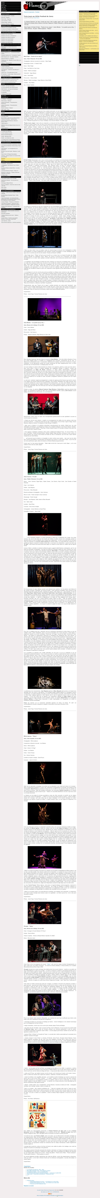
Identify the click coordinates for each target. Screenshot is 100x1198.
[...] (27, 1175)
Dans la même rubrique (84, 11)
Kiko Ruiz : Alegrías (5, 17)
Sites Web (3, 7)
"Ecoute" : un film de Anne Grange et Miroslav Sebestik (10, 193)
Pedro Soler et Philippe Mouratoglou (9, 154)
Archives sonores (5, 64)
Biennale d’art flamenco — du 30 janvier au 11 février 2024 (89, 49)
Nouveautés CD (4, 97)
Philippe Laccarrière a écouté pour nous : (10, 79)
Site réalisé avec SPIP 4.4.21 (46, 1191)
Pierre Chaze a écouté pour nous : (8, 82)
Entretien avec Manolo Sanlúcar (8, 37)
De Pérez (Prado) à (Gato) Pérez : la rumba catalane (10, 168)
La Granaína (4, 92)
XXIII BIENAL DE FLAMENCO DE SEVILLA (88, 36)
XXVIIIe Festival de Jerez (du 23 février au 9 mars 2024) (88, 44)
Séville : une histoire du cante (7, 138)
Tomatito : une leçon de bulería (7, 85)
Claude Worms (36, 17)
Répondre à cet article (29, 1185)
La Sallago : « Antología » (6, 99)
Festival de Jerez (30, 1180)
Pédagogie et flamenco (6, 25)
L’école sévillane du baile (6, 133)
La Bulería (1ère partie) (6, 94)
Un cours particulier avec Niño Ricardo (9, 87)
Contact (3, 4)
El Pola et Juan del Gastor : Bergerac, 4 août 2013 (10, 152)
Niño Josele (3, 187)
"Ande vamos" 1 (4, 123)
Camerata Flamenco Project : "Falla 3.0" (9, 170)
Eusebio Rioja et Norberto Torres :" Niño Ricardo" (9, 196)
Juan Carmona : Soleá (6, 20)
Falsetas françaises (5, 14)
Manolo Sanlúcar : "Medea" (7, 107)
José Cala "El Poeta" (5, 75)
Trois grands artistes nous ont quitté (8, 178)
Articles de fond (4, 129)
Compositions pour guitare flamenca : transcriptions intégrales (9, 50)
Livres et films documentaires (7, 190)
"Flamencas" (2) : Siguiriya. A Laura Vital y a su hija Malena (11, 61)
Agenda (3, 111)
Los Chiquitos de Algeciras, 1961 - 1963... (36, 1169)
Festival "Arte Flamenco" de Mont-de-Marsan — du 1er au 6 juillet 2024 (88, 38)
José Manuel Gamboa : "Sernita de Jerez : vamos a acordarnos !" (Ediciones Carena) (10, 204)
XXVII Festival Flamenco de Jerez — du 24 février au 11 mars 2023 (44, 1181)
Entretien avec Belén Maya (7, 42)
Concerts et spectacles (29, 12)
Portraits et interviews (5, 176)
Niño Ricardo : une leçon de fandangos (9, 89)
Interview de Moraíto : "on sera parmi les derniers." (9, 181)
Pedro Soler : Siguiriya (6, 19)
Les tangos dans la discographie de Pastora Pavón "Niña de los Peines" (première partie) (10, 140)
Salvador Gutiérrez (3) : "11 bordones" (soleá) (11, 55)
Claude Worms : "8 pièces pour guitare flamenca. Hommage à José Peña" (9, 218)
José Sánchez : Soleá (6, 220)
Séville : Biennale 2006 (6, 136)
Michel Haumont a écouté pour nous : (9, 80)
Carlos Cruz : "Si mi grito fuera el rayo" (9, 72)
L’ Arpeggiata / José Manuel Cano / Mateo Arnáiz (10, 166)
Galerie (2, 114)
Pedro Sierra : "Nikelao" (6, 100)
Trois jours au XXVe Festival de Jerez (38, 1183)
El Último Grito (4, 175)
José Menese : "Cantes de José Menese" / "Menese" (10, 70)
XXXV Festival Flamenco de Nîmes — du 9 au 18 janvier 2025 (89, 34)
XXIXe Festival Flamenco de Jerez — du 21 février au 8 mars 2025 (88, 31)
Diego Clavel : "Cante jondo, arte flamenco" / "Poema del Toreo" (40, 1174)
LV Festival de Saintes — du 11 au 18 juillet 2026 (37, 1171)
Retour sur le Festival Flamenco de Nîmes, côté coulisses (88, 46)
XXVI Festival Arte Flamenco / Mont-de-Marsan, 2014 (9, 121)
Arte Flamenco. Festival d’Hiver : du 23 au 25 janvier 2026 (88, 19)
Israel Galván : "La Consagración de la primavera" (9, 149)
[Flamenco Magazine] (61, 6)
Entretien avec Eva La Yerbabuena (8, 35)
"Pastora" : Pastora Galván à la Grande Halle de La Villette (10, 156)
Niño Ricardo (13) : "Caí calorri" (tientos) (9, 56)
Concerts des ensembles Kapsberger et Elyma (11, 144)
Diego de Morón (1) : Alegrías (7, 58)
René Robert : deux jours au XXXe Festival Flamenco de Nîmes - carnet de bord (10, 118)
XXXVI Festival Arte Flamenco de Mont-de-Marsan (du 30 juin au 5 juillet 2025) (88, 25)
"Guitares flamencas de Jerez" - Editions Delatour (9, 216)
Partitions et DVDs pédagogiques (8, 209)
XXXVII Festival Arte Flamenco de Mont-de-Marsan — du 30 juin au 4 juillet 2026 (44, 1173)
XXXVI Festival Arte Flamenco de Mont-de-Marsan (88, 28)
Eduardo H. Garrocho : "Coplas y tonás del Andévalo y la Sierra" (10, 173)
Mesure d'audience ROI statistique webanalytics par (47, 1195)
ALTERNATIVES (56, 1191)
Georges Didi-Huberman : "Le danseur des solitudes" (10, 207)
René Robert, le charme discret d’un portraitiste (9, 47)
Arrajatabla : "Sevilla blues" (7, 163)
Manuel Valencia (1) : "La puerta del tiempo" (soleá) (10, 53)
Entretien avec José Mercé (7, 34)
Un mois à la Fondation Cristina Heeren (9, 29)
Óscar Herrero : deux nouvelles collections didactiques (10, 211)
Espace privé (4, 10)
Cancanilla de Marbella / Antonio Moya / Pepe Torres (11, 146)
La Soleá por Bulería (5, 90)
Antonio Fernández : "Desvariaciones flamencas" (9, 103)
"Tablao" (48, 964)
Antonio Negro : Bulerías (6, 22)
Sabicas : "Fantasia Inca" (6, 63)
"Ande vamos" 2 (4, 128)
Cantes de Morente (5, 66)
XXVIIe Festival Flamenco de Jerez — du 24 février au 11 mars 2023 (44, 1182)
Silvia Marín (3, 189)
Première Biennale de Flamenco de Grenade (88, 23)
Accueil (2, 2)
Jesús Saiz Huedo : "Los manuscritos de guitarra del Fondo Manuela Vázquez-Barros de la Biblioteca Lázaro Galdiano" (10, 199)
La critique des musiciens (6, 77)
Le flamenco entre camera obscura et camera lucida (11, 45)
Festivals (37, 12)
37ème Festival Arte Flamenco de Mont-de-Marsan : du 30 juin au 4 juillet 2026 (88, 16)
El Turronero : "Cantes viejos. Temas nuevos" (10, 74)
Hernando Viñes (4, 116)
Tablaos (3, 160)
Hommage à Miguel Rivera (7, 183)
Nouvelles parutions (5, 213)
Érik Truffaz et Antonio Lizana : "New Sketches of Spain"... (39, 1170)
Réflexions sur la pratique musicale (8, 27)
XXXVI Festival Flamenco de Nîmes (86, 21)
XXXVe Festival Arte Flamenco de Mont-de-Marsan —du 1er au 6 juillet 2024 (88, 41)
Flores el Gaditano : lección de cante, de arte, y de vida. (10, 185)
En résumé (3, 9)
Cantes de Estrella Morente (7, 68)
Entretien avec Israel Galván (7, 39)
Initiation (3, 84)
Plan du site (3, 5)
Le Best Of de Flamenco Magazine (8, 32)
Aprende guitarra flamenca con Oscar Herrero (11, 30)
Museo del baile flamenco (6, 134)
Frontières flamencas (5, 161)
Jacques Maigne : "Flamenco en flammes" (10, 201)
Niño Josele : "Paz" (5, 109)
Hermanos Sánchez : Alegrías (7, 24)
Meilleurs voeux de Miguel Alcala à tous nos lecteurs (10, 126)
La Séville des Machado (6, 131)
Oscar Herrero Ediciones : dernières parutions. (11, 222)
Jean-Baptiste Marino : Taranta (7, 15)
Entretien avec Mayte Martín (7, 40)
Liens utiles (3, 95)
